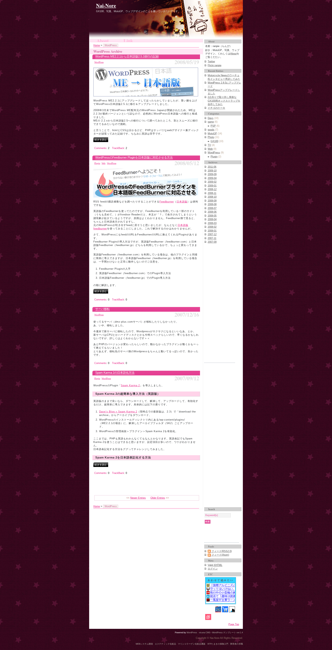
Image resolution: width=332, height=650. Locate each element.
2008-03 (212, 223)
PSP (213, 125)
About (103, 40)
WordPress (99, 62)
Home (96, 45)
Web (103, 163)
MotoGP (212, 133)
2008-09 (212, 200)
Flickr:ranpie (214, 65)
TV (209, 145)
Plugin (97, 163)
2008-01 (212, 230)
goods (211, 129)
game (211, 121)
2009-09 (212, 174)
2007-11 (212, 238)
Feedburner (166, 201)
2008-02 (212, 226)
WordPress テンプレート (224, 632)
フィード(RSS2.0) (221, 551)
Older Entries (157, 497)
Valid (215, 565)
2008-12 (212, 189)
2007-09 (212, 241)
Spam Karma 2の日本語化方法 (114, 372)
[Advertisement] (219, 304)
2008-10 (212, 196)
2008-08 (212, 204)
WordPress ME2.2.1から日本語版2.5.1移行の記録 (127, 56)
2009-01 (212, 185)
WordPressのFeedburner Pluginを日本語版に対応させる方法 (134, 157)
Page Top (233, 624)
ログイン (213, 568)
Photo (211, 137)
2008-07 (212, 208)
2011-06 (212, 166)
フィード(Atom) (220, 554)
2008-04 (212, 219)
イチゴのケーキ (216, 107)
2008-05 (212, 215)
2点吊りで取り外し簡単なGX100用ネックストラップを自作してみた (224, 100)
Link (128, 40)
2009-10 (212, 170)
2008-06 (212, 211)
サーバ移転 (102, 308)
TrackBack (118, 148)
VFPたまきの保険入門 (217, 644)
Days (210, 118)
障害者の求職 (236, 644)
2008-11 (212, 193)
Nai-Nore (106, 5)
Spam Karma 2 (130, 385)
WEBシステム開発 (144, 644)
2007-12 (212, 234)
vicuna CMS (204, 632)
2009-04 (212, 178)
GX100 (214, 141)
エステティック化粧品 (165, 644)
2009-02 (212, 181)
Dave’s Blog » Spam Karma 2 (118, 411)
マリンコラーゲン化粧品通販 (191, 644)
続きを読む (101, 139)
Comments (100, 148)
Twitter (211, 61)
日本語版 (182, 201)
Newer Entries (138, 497)
